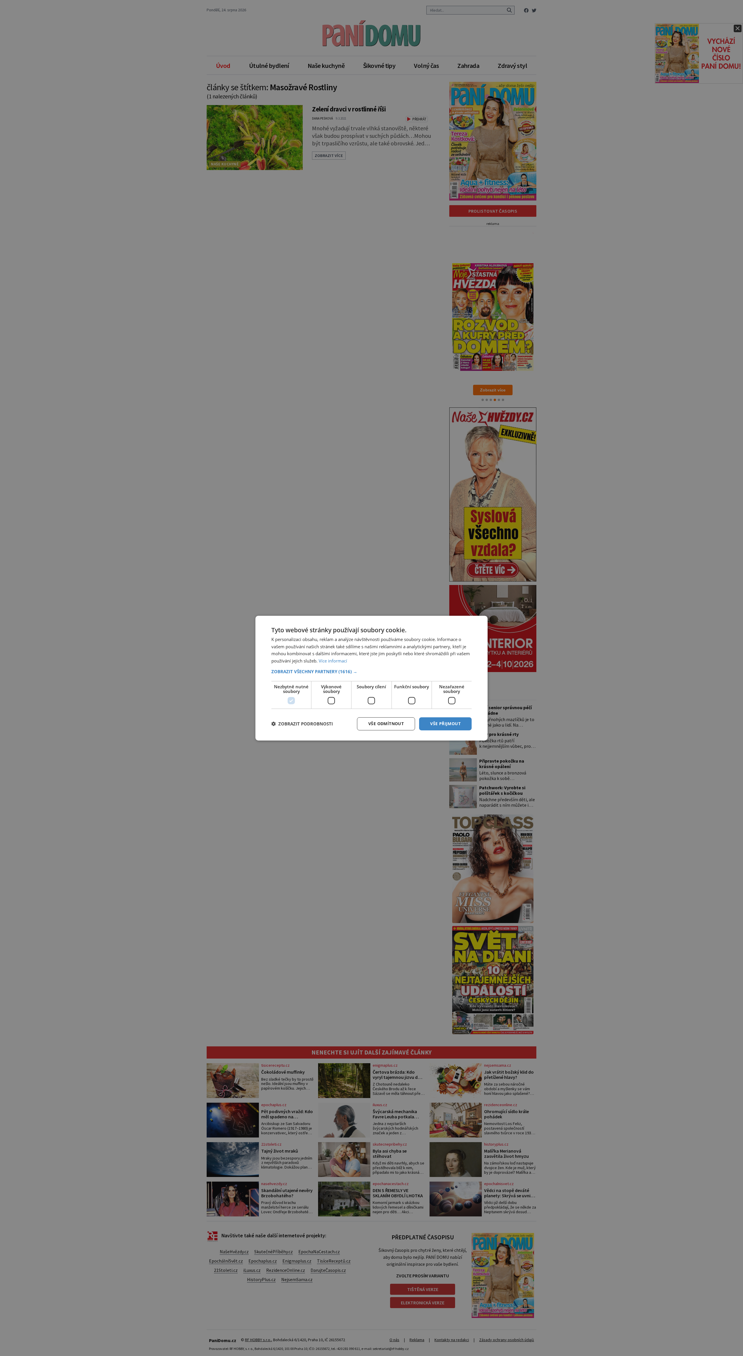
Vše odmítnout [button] (386, 723)
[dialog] (371, 678)
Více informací (333, 661)
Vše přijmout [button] (445, 723)
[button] (371, 671)
